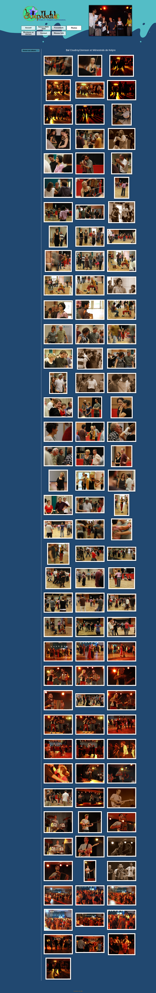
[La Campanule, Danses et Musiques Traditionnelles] (44, 20)
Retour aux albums (29, 50)
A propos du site (78, 991)
